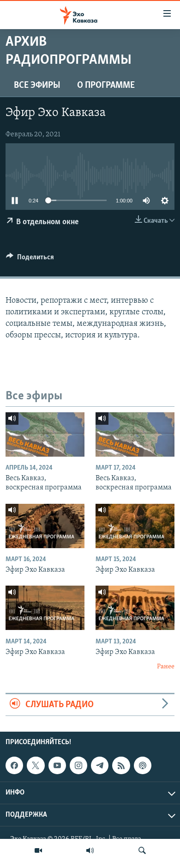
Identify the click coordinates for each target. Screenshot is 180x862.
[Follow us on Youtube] (57, 765)
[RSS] (121, 765)
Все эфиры (37, 85)
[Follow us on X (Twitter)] (35, 765)
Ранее (165, 666)
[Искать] (142, 850)
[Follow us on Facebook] (14, 765)
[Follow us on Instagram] (78, 765)
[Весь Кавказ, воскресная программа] (45, 434)
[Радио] (90, 850)
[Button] (30, 259)
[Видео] (38, 850)
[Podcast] (142, 765)
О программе (106, 85)
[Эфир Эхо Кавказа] (45, 526)
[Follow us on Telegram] (99, 765)
